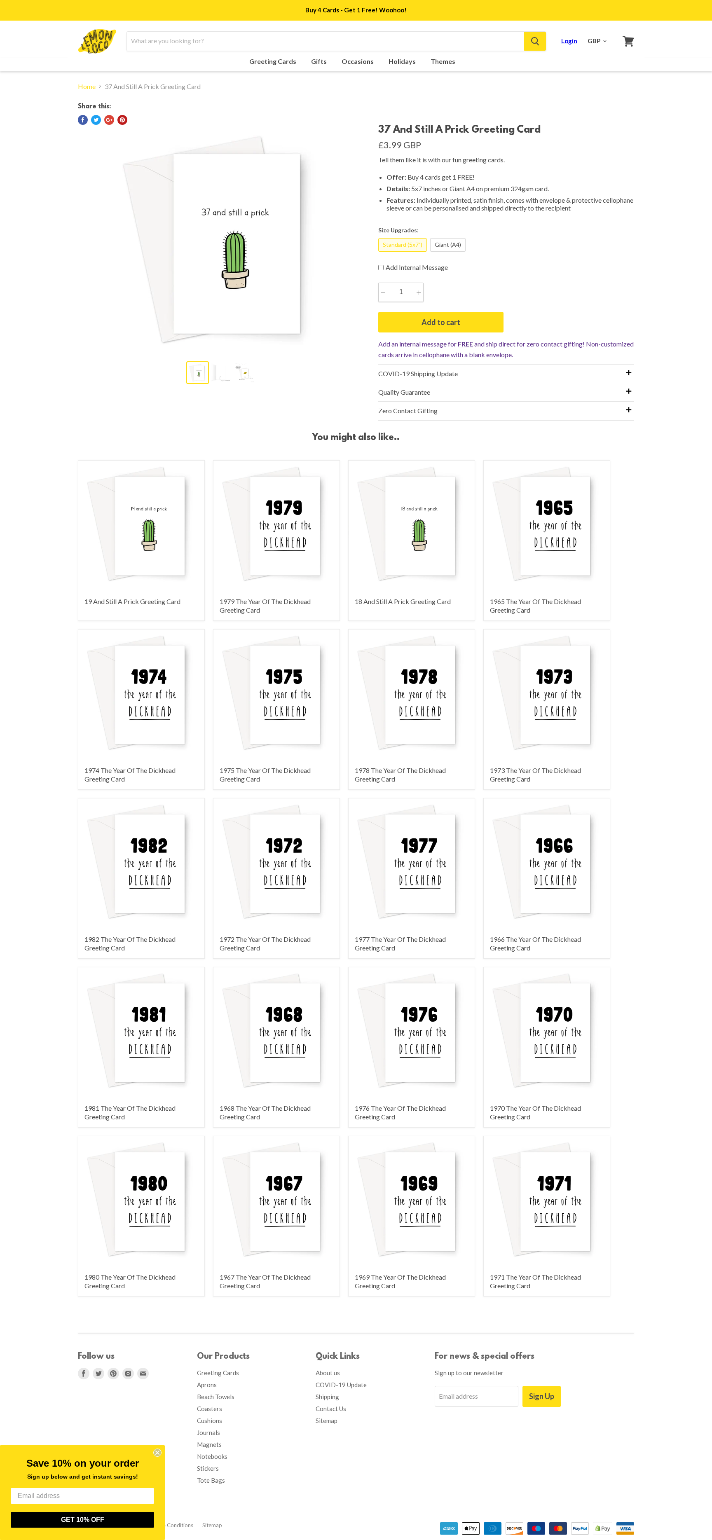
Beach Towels (215, 1396)
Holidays (403, 61)
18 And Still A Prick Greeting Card (403, 601)
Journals (208, 1432)
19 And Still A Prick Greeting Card (132, 601)
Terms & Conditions (169, 1525)
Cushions (209, 1420)
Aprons (207, 1384)
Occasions (358, 61)
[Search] (535, 41)
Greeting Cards (273, 61)
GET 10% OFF (82, 1519)
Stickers (208, 1468)
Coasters (209, 1408)
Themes (444, 61)
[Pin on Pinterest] (122, 120)
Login (569, 40)
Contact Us (331, 1408)
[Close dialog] (157, 1453)
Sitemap (326, 1420)
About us (328, 1372)
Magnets (209, 1444)
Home (87, 86)
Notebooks (212, 1456)
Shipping (327, 1396)
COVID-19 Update (341, 1384)
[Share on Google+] (109, 120)
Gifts (319, 61)
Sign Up (541, 1396)
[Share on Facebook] (83, 120)
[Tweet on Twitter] (96, 120)
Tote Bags (211, 1480)
